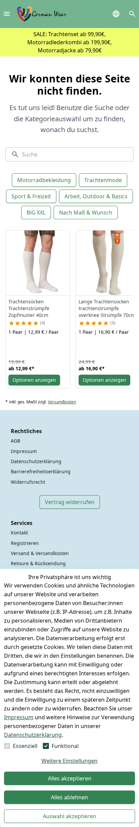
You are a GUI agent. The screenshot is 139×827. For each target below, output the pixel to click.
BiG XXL (36, 212)
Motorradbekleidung (44, 180)
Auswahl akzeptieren (69, 816)
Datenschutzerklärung (33, 734)
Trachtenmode (103, 180)
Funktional (65, 746)
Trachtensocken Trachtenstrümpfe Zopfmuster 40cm (28, 308)
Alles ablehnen (69, 797)
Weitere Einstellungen (69, 761)
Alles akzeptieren (69, 778)
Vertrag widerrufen (69, 502)
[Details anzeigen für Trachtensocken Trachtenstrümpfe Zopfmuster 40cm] (38, 262)
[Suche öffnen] (132, 14)
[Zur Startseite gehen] (41, 14)
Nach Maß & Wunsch (85, 212)
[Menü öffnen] (6, 14)
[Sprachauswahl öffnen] (116, 14)
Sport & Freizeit (31, 196)
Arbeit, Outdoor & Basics (96, 196)
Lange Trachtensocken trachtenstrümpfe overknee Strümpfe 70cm (107, 308)
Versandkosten (62, 402)
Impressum (18, 717)
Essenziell (25, 746)
